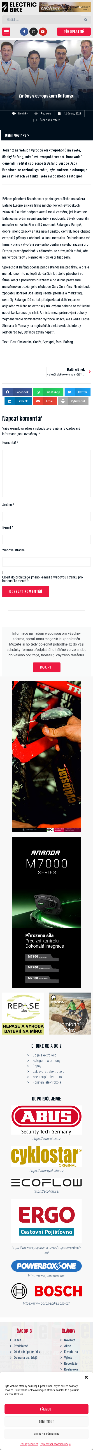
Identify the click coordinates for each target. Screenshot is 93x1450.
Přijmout (46, 1409)
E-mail (7, 527)
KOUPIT (46, 667)
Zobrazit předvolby (46, 1434)
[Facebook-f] (24, 32)
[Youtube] (43, 32)
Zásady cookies (29, 1444)
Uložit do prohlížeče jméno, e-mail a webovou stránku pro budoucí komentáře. (42, 579)
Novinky (23, 113)
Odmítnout (46, 1422)
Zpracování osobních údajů (55, 1444)
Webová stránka (13, 550)
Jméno (8, 505)
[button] (86, 1377)
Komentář (10, 443)
